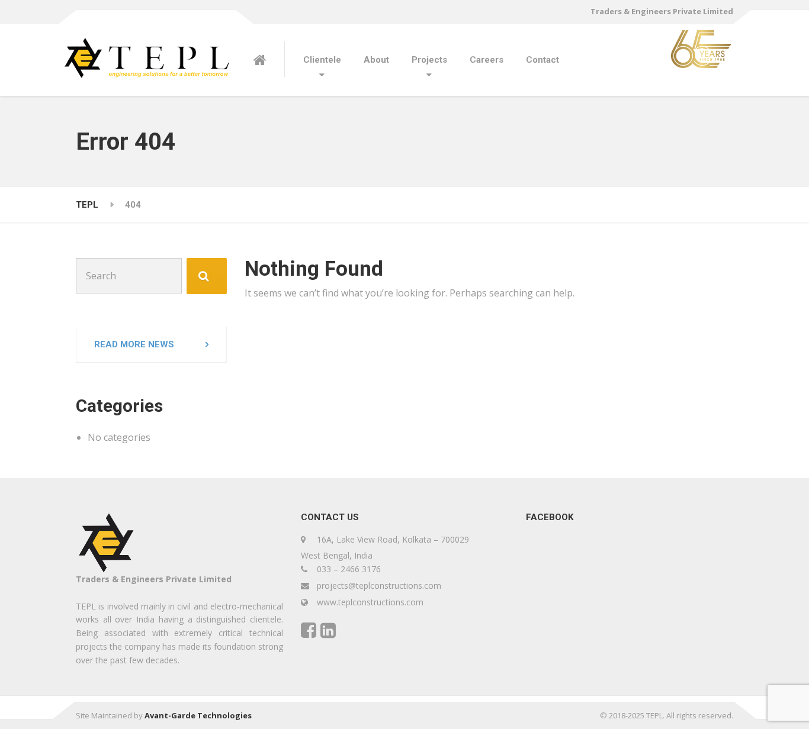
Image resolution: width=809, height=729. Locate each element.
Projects (429, 59)
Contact (542, 59)
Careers (486, 59)
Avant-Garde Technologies (198, 715)
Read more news (134, 344)
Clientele (322, 59)
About (376, 59)
